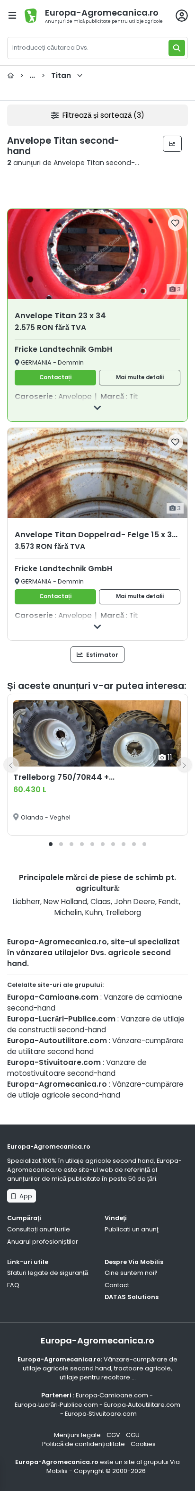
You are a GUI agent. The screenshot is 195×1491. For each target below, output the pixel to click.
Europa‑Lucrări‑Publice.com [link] (56, 1405)
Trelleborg (123, 912)
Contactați (55, 377)
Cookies (143, 1444)
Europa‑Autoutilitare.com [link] (142, 1405)
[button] (50, 844)
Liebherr (26, 902)
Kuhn (93, 912)
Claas (100, 902)
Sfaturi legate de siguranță (47, 1273)
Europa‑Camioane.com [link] (112, 1395)
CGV (113, 1435)
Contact (117, 1285)
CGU (133, 1435)
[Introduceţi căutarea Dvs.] (176, 48)
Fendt (169, 902)
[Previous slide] (10, 764)
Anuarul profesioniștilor (42, 1242)
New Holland (65, 902)
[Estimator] (172, 144)
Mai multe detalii (140, 377)
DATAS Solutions (132, 1297)
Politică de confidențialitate (83, 1444)
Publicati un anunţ (132, 1229)
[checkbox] (175, 223)
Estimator (101, 655)
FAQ (13, 1285)
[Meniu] (12, 15)
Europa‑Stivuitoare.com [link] (101, 1414)
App (24, 1196)
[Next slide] (184, 764)
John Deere (134, 902)
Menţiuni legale (77, 1435)
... (45, 75)
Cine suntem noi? (131, 1273)
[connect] (182, 15)
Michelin (68, 912)
